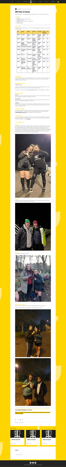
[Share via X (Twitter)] (17, 419)
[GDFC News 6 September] (49, 434)
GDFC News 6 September (47, 439)
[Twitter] (33, 463)
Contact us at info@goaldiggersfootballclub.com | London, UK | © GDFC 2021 (33, 464)
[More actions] (50, 9)
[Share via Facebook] (15, 419)
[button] (58, 1)
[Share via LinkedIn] (20, 419)
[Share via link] (22, 419)
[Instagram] (35, 463)
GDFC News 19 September (15, 439)
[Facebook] (30, 463)
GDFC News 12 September (31, 439)
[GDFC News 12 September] (33, 434)
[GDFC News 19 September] (17, 434)
